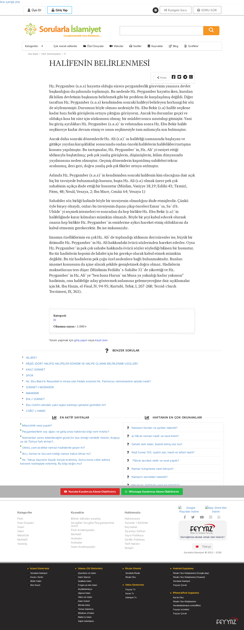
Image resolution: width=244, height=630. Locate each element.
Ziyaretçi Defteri (135, 531)
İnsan (20, 527)
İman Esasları (25, 522)
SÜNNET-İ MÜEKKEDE (40, 387)
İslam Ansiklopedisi (83, 546)
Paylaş (163, 77)
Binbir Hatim (35, 581)
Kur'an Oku (178, 597)
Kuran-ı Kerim (36, 577)
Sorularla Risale (132, 573)
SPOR (29, 375)
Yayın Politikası (134, 535)
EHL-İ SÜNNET (35, 399)
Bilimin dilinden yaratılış (85, 518)
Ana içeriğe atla (10, 1)
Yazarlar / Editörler (136, 522)
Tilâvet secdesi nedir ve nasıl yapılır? (155, 460)
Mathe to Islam (85, 617)
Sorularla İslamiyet (38, 573)
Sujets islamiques (86, 621)
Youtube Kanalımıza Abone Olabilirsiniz (92, 491)
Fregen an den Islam (87, 585)
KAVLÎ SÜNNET (35, 369)
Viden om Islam (85, 597)
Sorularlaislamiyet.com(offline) (187, 605)
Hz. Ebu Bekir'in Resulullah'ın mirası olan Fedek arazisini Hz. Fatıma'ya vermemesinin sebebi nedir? (88, 381)
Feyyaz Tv (130, 589)
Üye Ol (36, 10)
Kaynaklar (131, 527)
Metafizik (23, 535)
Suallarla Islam (84, 581)
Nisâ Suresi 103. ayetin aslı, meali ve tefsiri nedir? (163, 452)
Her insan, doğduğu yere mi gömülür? (155, 485)
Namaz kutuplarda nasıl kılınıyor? (153, 468)
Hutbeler (76, 538)
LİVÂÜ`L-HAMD (35, 410)
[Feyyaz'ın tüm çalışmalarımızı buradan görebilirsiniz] (227, 621)
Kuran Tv (129, 593)
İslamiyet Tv (131, 597)
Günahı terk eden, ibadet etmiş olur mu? (157, 444)
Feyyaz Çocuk (180, 585)
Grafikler (193, 46)
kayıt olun (101, 340)
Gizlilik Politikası (135, 539)
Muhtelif (22, 539)
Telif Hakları (132, 543)
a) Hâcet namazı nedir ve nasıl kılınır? (155, 436)
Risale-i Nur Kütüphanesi (184, 601)
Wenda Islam (84, 605)
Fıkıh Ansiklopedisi (51, 54)
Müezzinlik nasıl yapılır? (37, 425)
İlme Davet (35, 585)
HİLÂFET (31, 357)
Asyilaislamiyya (85, 589)
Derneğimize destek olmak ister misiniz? (203, 537)
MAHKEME (32, 393)
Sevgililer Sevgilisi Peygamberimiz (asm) (92, 524)
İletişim (129, 547)
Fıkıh (20, 518)
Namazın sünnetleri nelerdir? (150, 476)
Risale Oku (130, 577)
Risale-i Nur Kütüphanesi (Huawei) (189, 577)
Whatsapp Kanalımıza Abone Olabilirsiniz (154, 491)
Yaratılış (22, 543)
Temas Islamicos (86, 609)
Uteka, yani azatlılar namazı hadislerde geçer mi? (53, 447)
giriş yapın (80, 340)
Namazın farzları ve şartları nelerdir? (155, 427)
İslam (20, 531)
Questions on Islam (87, 573)
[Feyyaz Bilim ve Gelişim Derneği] (202, 529)
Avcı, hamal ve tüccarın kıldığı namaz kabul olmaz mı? (56, 453)
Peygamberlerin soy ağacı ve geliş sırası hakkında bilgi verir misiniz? (65, 431)
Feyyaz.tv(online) (181, 609)
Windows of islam (86, 613)
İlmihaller (76, 542)
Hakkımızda (132, 518)
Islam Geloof (84, 601)
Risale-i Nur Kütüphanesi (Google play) (191, 573)
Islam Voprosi (84, 577)
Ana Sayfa (33, 54)
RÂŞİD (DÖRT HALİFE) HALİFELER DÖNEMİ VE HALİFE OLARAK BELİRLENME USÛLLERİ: (82, 363)
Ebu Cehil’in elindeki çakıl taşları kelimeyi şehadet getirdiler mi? (66, 404)
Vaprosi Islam (84, 593)
